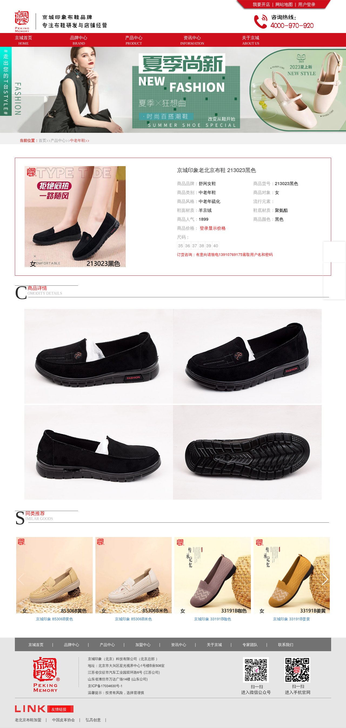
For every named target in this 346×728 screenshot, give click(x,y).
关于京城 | (219, 644)
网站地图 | (284, 4)
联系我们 (286, 644)
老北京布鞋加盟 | (31, 719)
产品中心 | (112, 644)
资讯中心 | (183, 644)
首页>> (45, 140)
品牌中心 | (76, 644)
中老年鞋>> (79, 140)
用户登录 (305, 4)
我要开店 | (263, 4)
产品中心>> (60, 140)
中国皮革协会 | (63, 719)
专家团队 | (254, 644)
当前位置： (28, 140)
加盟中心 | (147, 644)
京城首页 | (40, 644)
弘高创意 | (93, 719)
